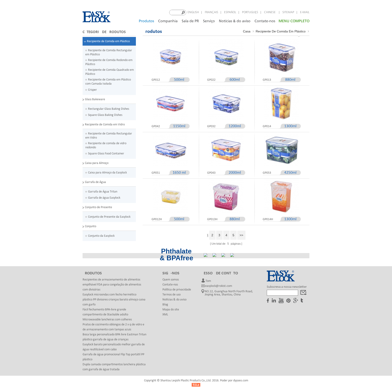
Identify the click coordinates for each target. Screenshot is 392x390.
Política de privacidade (176, 289)
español (230, 12)
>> (241, 235)
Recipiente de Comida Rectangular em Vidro (108, 135)
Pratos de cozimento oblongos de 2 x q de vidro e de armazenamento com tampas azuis (113, 327)
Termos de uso (171, 294)
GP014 (267, 126)
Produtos (146, 21)
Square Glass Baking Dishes (105, 115)
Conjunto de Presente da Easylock (109, 217)
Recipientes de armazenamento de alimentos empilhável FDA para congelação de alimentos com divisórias (112, 284)
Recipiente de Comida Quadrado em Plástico (109, 72)
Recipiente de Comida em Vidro (105, 124)
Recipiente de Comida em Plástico (108, 41)
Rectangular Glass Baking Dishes (108, 109)
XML (165, 314)
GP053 (267, 173)
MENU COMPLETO (294, 21)
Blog (165, 304)
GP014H (268, 219)
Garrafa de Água (95, 182)
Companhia (168, 21)
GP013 (267, 80)
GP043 (211, 173)
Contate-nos (265, 21)
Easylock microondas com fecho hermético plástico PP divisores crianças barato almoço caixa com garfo (114, 299)
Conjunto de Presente (98, 207)
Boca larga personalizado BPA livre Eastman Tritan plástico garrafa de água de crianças (114, 337)
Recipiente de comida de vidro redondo (105, 145)
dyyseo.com (240, 380)
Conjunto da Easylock (101, 236)
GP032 (211, 126)
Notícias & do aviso (234, 21)
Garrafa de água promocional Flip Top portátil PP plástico (113, 357)
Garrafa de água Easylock (104, 198)
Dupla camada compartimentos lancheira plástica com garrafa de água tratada (114, 367)
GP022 (211, 80)
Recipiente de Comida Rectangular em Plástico (108, 52)
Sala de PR (190, 21)
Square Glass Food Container (106, 153)
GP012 (156, 80)
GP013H (212, 219)
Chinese (270, 12)
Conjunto (90, 226)
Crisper (92, 90)
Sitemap (288, 12)
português (250, 12)
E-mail (304, 12)
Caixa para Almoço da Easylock (107, 172)
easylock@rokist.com (218, 286)
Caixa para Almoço (96, 163)
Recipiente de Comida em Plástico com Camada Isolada (108, 81)
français (211, 12)
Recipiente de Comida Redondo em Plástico (108, 62)
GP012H (157, 219)
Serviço (209, 21)
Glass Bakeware (95, 99)
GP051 (156, 173)
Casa (246, 31)
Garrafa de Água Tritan (102, 191)
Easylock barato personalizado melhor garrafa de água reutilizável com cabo (114, 347)
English (193, 12)
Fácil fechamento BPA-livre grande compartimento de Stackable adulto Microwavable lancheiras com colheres (107, 314)
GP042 (156, 126)
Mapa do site (170, 309)
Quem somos (170, 279)
